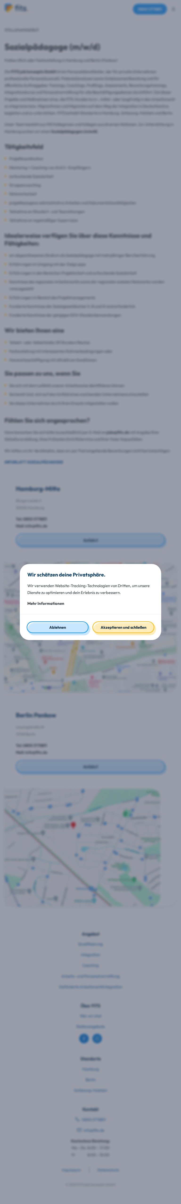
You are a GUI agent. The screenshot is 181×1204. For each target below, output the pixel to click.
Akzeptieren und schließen (123, 627)
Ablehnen (57, 627)
